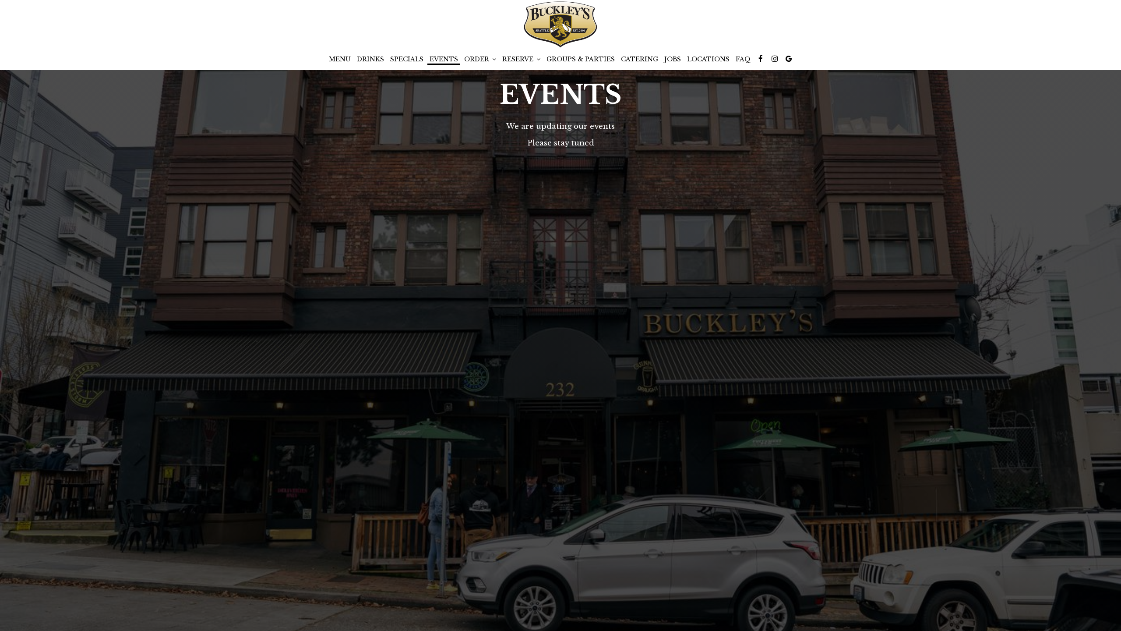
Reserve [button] (518, 59)
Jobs (672, 59)
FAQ (743, 59)
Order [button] (477, 59)
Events (444, 59)
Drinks (370, 59)
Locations (708, 59)
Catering (639, 59)
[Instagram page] (775, 59)
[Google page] (789, 59)
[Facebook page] (761, 59)
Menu (340, 59)
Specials (406, 59)
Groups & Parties (580, 59)
